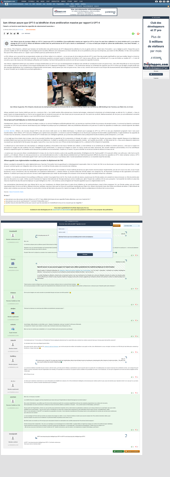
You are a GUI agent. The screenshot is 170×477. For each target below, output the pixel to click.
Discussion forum (157, 74)
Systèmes (83, 4)
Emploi (63, 1)
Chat (48, 1)
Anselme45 (13, 231)
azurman (13, 397)
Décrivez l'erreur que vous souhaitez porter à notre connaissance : (76, 237)
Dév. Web (49, 4)
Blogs (42, 1)
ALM (33, 4)
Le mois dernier (9, 131)
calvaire (13, 324)
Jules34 (13, 340)
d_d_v (13, 381)
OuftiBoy (13, 356)
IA (30, 4)
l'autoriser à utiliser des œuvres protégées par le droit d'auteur (75, 270)
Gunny (13, 259)
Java (44, 4)
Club (80, 1)
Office (72, 4)
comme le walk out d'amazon (51, 346)
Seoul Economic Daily (16, 192)
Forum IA (79, 6)
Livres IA (96, 6)
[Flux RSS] (168, 6)
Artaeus (13, 292)
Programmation (60, 4)
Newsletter (55, 1)
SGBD (67, 4)
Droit (75, 1)
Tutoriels (31, 1)
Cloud (26, 4)
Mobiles (77, 4)
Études (69, 1)
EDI (54, 4)
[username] (89, 229)
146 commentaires (30, 29)
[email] (89, 232)
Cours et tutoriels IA (88, 6)
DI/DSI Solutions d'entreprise (16, 4)
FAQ (37, 1)
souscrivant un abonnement (62, 210)
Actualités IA (73, 6)
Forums (23, 1)
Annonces (20, 29)
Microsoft (38, 4)
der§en (13, 308)
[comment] (85, 245)
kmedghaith (13, 434)
